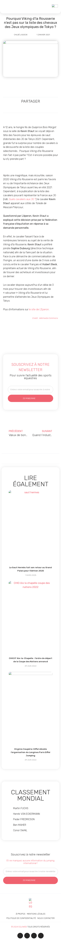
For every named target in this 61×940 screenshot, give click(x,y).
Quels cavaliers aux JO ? (22, 199)
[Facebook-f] (20, 935)
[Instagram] (27, 935)
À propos (20, 914)
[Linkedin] (34, 935)
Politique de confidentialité (21, 918)
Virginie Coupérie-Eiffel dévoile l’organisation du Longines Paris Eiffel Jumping (30, 752)
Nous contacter (46, 918)
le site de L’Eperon (39, 309)
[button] (6, 6)
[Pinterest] (41, 935)
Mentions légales (36, 914)
